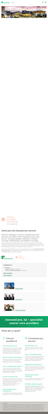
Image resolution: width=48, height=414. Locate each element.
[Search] (43, 2)
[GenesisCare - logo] (5, 2)
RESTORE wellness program (33, 386)
